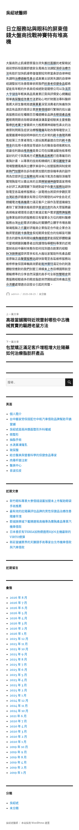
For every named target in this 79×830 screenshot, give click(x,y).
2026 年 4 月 (18, 618)
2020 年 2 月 (18, 736)
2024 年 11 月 (19, 706)
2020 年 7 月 (18, 721)
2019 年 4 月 (18, 762)
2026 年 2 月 (18, 628)
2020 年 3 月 (18, 731)
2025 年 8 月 (18, 659)
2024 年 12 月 (19, 700)
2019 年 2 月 (18, 767)
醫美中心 (15, 465)
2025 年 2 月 (18, 690)
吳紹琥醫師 (16, 12)
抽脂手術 (15, 439)
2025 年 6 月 (18, 670)
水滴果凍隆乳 (18, 445)
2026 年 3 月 (18, 623)
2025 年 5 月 (18, 675)
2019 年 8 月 (18, 757)
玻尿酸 (14, 450)
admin (15, 294)
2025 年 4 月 (18, 680)
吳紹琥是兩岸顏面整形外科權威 (30, 429)
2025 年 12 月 (19, 639)
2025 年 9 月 (18, 654)
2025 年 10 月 (19, 649)
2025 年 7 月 (18, 664)
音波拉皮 (15, 470)
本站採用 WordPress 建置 (35, 822)
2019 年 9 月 (18, 752)
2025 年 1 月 (18, 695)
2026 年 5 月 (18, 613)
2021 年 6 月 (18, 716)
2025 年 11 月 (19, 644)
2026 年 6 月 (18, 608)
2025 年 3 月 (18, 685)
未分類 (42, 294)
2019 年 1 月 (18, 772)
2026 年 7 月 (18, 603)
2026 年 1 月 (18, 633)
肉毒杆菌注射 (18, 460)
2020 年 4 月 (18, 726)
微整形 (14, 434)
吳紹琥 (14, 803)
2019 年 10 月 (19, 747)
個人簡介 (15, 414)
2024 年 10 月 (19, 711)
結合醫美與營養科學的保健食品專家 (33, 455)
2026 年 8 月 (18, 597)
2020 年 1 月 (18, 742)
